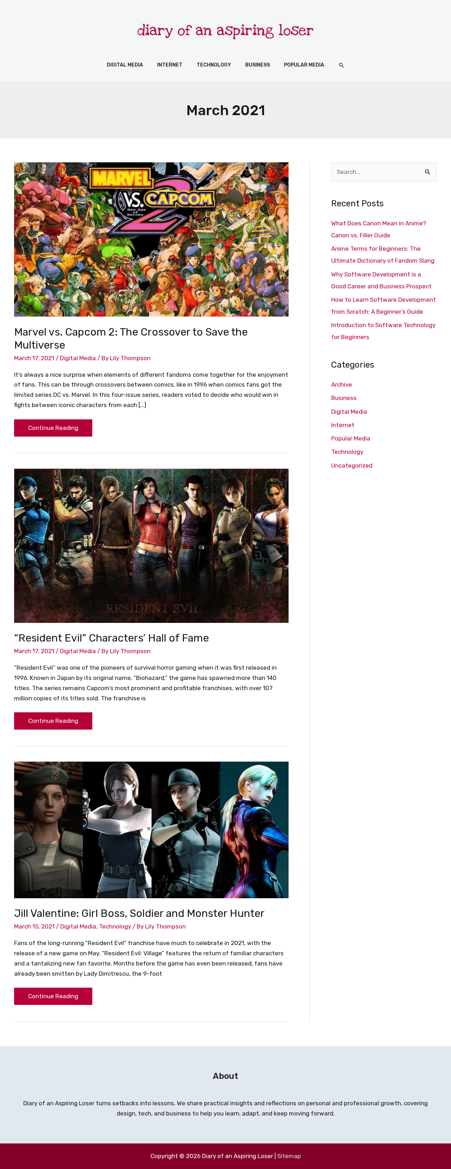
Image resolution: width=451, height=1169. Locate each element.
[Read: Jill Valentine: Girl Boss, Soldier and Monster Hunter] (151, 829)
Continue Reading (53, 425)
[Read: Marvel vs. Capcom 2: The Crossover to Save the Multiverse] (151, 239)
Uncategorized (351, 465)
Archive (341, 384)
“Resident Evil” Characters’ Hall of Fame (111, 638)
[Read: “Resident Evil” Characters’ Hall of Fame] (151, 545)
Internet (342, 425)
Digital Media (78, 358)
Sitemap (289, 1155)
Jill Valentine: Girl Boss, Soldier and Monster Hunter (139, 913)
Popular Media (350, 438)
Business (344, 397)
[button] (341, 65)
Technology (115, 926)
